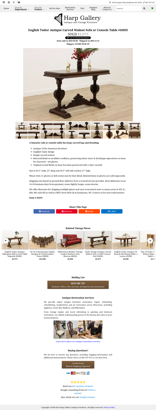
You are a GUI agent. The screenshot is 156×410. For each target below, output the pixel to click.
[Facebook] (3, 2)
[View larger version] (78, 84)
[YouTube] (19, 2)
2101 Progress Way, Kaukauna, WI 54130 (127, 2)
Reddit (90, 211)
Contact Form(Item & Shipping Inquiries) (78, 364)
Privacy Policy (109, 407)
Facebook (45, 211)
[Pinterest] (8, 2)
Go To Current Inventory (79, 38)
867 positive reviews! (82, 386)
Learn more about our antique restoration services (78, 341)
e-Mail (113, 211)
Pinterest (68, 211)
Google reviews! (87, 397)
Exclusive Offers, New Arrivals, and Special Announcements (78, 285)
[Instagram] (13, 2)
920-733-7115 (150, 2)
